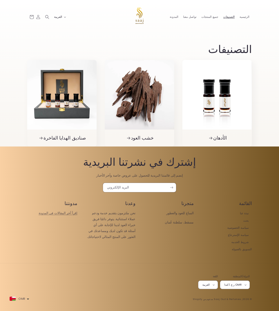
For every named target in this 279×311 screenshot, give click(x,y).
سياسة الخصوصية (238, 228)
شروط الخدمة (240, 242)
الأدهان (220, 138)
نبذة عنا (244, 213)
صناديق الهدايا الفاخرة (65, 138)
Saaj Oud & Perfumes (227, 299)
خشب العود (142, 138)
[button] (47, 16)
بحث (246, 221)
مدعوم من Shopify (203, 299)
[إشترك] (171, 187)
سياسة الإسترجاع (238, 235)
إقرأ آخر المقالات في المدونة (58, 213)
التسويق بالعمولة (242, 249)
